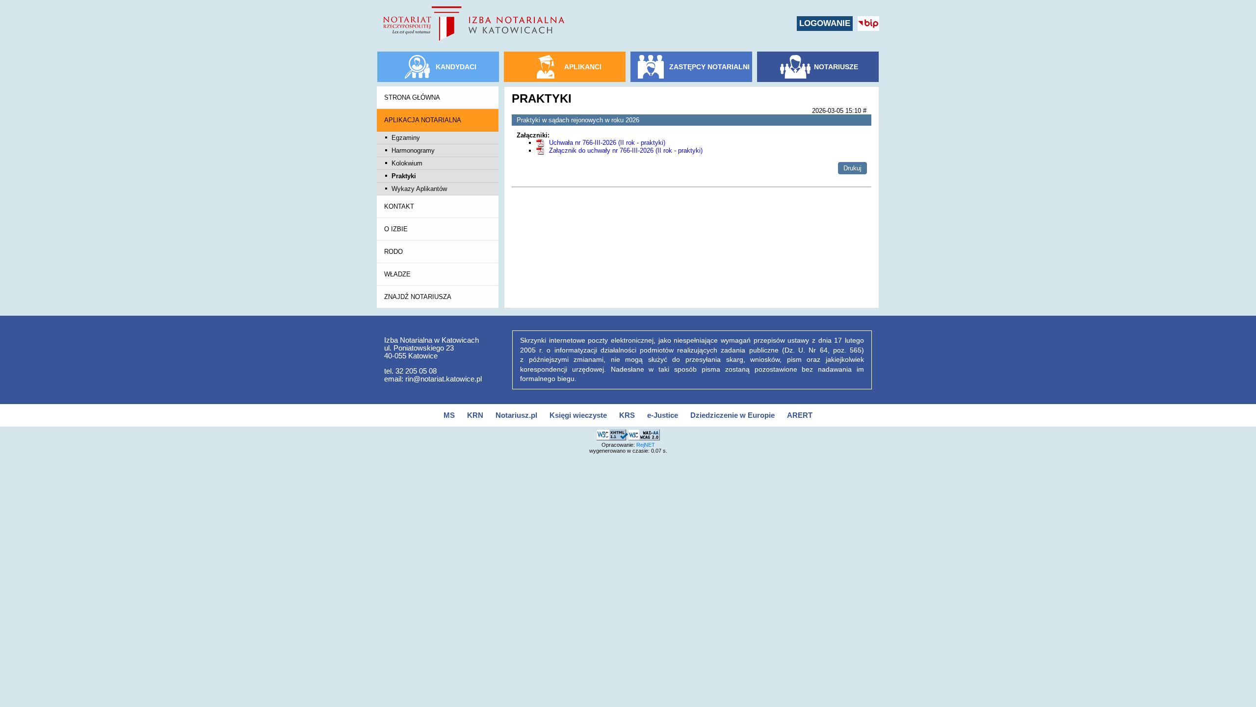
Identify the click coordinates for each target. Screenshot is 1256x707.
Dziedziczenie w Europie (732, 415)
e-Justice (662, 415)
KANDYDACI (456, 67)
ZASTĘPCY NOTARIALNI (709, 67)
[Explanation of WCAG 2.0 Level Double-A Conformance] (644, 433)
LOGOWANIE (824, 23)
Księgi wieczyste (578, 415)
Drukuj (852, 168)
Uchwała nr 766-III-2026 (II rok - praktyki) (607, 142)
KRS (627, 415)
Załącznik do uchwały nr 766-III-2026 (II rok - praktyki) (626, 150)
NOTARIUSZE (836, 67)
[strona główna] (474, 23)
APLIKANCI (583, 67)
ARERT (799, 415)
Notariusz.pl (516, 415)
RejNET (645, 445)
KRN (475, 415)
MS (449, 415)
